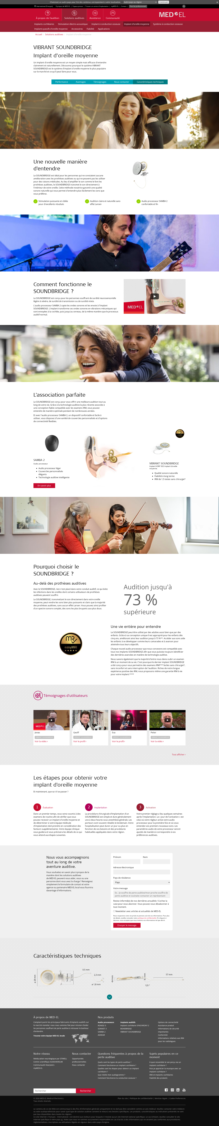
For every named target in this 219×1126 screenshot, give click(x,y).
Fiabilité (90, 28)
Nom (145, 857)
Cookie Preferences (177, 1098)
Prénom (117, 857)
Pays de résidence (122, 877)
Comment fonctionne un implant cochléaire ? (117, 1065)
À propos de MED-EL (63, 6)
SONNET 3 (102, 1028)
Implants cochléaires (44, 24)
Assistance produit (166, 1025)
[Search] (184, 6)
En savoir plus (44, 485)
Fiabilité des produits (158, 1078)
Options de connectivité (168, 1022)
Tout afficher (178, 754)
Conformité (163, 1035)
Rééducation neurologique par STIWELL (50, 1058)
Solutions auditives (54, 34)
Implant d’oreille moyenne (136, 24)
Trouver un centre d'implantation (96, 6)
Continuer (163, 2)
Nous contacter (121, 81)
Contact (123, 6)
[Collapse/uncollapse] (110, 997)
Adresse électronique (123, 867)
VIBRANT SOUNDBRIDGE (130, 1032)
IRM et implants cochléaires (161, 1075)
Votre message (120, 888)
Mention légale (161, 1098)
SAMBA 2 (101, 1032)
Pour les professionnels (138, 6)
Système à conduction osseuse (168, 24)
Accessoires (77, 28)
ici (62, 1119)
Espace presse (78, 6)
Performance (61, 81)
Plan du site (123, 1098)
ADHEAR (101, 1035)
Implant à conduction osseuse (106, 24)
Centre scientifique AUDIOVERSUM (48, 1062)
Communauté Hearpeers (43, 1065)
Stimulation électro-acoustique (73, 24)
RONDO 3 (102, 1025)
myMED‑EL (115, 6)
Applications (104, 28)
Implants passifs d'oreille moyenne (51, 28)
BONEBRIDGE (126, 1028)
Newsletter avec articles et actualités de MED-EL (138, 911)
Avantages (81, 81)
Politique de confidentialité (141, 1098)
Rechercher (85, 1090)
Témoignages (100, 81)
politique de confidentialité (147, 918)
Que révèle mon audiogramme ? (111, 1075)
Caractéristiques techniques (150, 81)
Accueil (38, 34)
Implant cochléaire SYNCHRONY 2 (134, 1025)
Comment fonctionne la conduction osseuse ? (117, 1078)
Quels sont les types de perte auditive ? (114, 1062)
